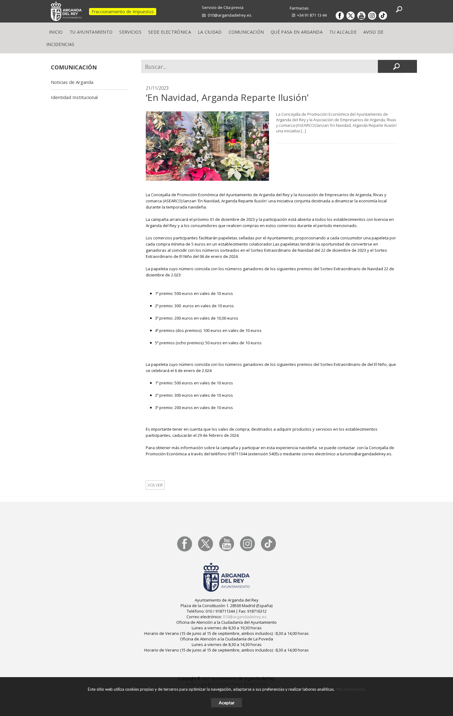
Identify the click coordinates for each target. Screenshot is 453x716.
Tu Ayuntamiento (91, 32)
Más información (350, 689)
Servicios (130, 32)
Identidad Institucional (74, 97)
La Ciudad (210, 32)
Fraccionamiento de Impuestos (123, 11)
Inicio (56, 32)
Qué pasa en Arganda (297, 32)
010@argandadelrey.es (228, 15)
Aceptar (227, 702)
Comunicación (246, 32)
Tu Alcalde (343, 32)
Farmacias (299, 8)
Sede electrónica (169, 32)
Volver (155, 485)
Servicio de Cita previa (222, 7)
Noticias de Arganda (72, 82)
